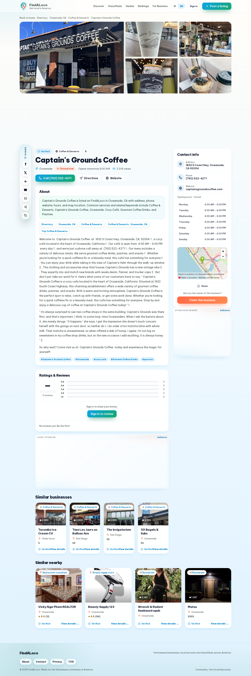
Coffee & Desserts (78, 17)
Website (116, 178)
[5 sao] (54, 391)
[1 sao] (40, 391)
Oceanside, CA (58, 17)
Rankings (143, 6)
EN (181, 6)
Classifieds (115, 6)
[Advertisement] (125, 119)
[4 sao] (51, 391)
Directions (91, 178)
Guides (130, 6)
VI (175, 6)
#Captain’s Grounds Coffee (56, 359)
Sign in (194, 6)
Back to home (27, 17)
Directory (42, 17)
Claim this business (202, 300)
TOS (71, 661)
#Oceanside (82, 359)
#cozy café (100, 359)
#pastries (147, 359)
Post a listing (219, 6)
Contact (41, 661)
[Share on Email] (25, 198)
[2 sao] (44, 391)
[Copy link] (25, 215)
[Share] (25, 207)
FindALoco (29, 653)
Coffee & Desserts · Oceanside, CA (127, 224)
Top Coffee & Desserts (54, 231)
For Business (160, 6)
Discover (98, 6)
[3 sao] (47, 391)
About (25, 661)
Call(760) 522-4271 (57, 178)
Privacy (57, 661)
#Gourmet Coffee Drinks (124, 359)
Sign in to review (102, 414)
